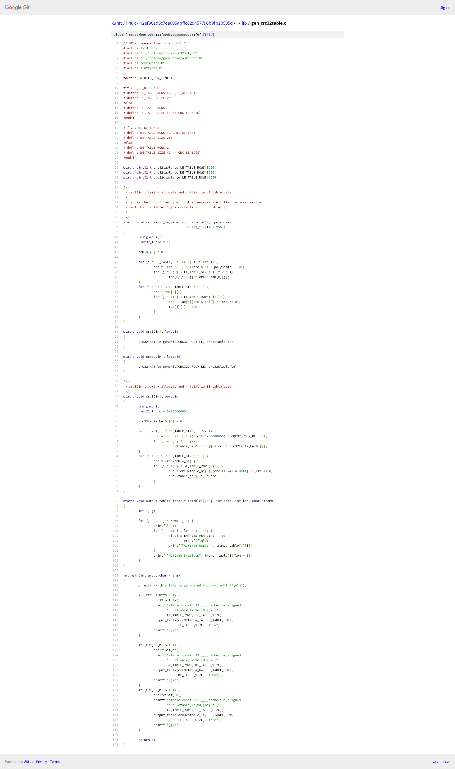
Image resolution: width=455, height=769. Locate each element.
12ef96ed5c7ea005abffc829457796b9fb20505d (186, 23)
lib (244, 23)
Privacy (41, 761)
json (446, 761)
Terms (55, 761)
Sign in (445, 7)
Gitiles (28, 761)
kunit (116, 23)
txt (435, 761)
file (208, 35)
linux (131, 23)
